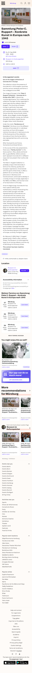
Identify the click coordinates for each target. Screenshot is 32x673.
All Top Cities (6, 495)
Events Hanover (7, 485)
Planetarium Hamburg (9, 548)
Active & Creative (7, 519)
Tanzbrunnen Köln (8, 541)
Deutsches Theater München (11, 545)
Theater (4, 523)
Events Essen (6, 478)
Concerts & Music (8, 507)
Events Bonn (6, 469)
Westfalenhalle (7, 567)
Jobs (16, 624)
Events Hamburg (7, 483)
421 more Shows (11, 56)
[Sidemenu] (29, 3)
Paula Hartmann (7, 598)
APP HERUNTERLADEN (19, 380)
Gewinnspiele (16, 632)
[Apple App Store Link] (10, 662)
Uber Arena (5, 543)
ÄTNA (3, 593)
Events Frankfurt (7, 480)
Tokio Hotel (5, 600)
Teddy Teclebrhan (7, 586)
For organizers (16, 613)
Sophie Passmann (8, 574)
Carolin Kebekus (7, 589)
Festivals (5, 528)
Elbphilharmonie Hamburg (10, 538)
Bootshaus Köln (7, 550)
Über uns (16, 626)
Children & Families (8, 512)
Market (4, 516)
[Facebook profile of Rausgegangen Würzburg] (16, 654)
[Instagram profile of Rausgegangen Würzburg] (12, 654)
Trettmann (5, 596)
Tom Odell (5, 603)
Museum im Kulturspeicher (15, 59)
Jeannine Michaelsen (9, 577)
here (13, 288)
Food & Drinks (7, 530)
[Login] (25, 3)
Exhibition (4, 254)
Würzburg (5, 458)
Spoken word (6, 526)
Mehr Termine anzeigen (16, 335)
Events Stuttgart (7, 492)
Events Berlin (6, 466)
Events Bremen (7, 471)
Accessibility (16, 629)
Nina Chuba (6, 591)
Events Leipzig (6, 488)
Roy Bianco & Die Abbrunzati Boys (13, 584)
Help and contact (16, 610)
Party (3, 509)
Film (3, 514)
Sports (4, 502)
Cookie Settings (16, 645)
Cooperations (16, 615)
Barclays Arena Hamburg (10, 557)
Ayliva (4, 581)
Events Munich (7, 490)
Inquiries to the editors (16, 621)
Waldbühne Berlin (8, 555)
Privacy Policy (16, 640)
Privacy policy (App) (16, 643)
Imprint (16, 637)
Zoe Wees (5, 579)
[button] (16, 68)
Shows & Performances (10, 504)
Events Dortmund (8, 476)
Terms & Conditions (16, 648)
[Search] (21, 3)
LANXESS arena (7, 559)
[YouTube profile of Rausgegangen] (19, 654)
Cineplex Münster (8, 562)
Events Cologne (7, 473)
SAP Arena (5, 564)
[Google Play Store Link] (22, 662)
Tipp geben (16, 618)
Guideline (16, 634)
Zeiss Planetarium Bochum (11, 552)
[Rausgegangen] (3, 3)
